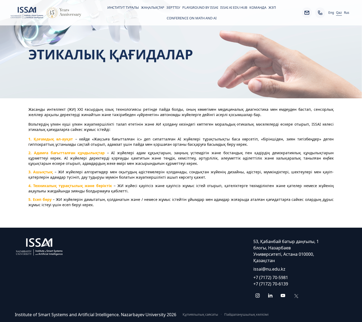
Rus (346, 13)
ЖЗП (272, 7)
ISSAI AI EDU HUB (233, 7)
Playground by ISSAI (200, 7)
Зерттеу (173, 7)
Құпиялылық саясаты (200, 314)
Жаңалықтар (152, 7)
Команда (257, 7)
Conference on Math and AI (192, 18)
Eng (331, 13)
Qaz (339, 13)
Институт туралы (123, 7)
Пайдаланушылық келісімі (246, 314)
